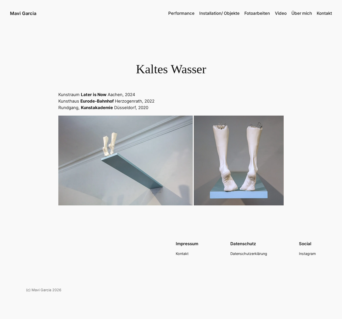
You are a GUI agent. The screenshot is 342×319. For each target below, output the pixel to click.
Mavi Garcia (23, 13)
